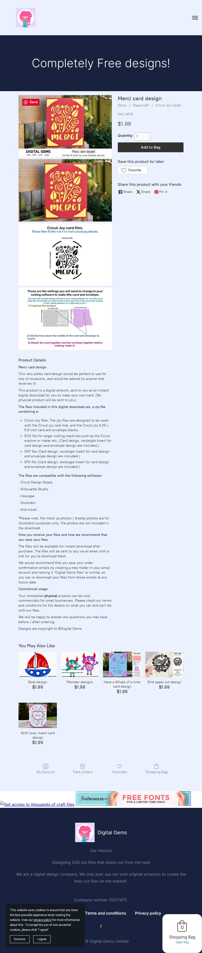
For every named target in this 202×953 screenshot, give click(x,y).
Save (34, 102)
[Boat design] (37, 664)
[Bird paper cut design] (164, 664)
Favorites (119, 772)
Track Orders (82, 772)
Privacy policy (148, 913)
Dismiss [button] (19, 939)
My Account (45, 772)
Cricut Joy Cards (168, 105)
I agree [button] (41, 939)
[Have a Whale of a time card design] (122, 664)
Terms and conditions (105, 913)
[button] (133, 170)
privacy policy (42, 920)
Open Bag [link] (182, 942)
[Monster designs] (80, 664)
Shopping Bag (157, 772)
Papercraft (141, 105)
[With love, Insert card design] (37, 715)
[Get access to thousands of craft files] (37, 804)
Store (122, 105)
